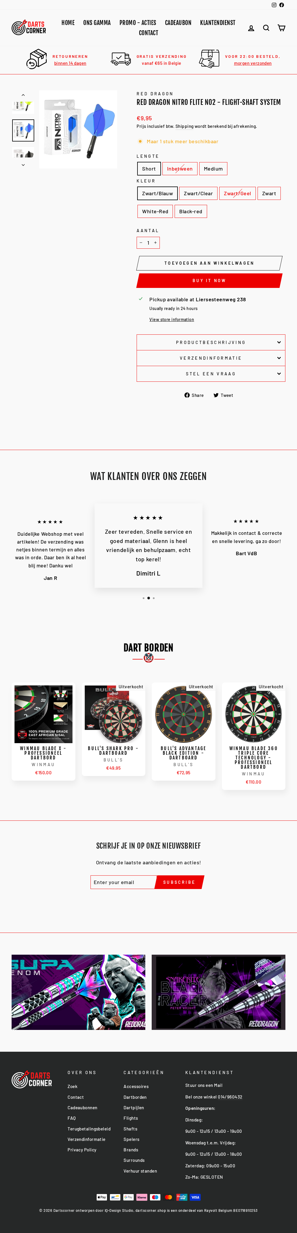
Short (149, 168)
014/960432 (230, 1096)
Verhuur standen (140, 1170)
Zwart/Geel (237, 193)
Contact (148, 33)
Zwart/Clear (198, 193)
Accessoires (136, 1086)
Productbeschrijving (211, 342)
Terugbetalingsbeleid (89, 1128)
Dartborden (135, 1097)
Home (68, 22)
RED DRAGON (155, 93)
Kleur (146, 180)
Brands (131, 1149)
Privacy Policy (82, 1149)
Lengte (148, 156)
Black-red (190, 211)
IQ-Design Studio (119, 1210)
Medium (213, 168)
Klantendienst (218, 22)
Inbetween (180, 168)
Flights (131, 1118)
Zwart (269, 193)
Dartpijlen (134, 1107)
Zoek (72, 1086)
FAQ (72, 1118)
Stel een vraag (211, 373)
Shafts (130, 1128)
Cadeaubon (178, 22)
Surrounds (134, 1160)
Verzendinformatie (211, 358)
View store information (171, 319)
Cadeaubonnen (82, 1107)
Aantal (148, 230)
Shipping (184, 126)
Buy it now (209, 280)
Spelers (131, 1139)
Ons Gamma (97, 22)
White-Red (155, 211)
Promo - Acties (137, 22)
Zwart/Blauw (157, 193)
